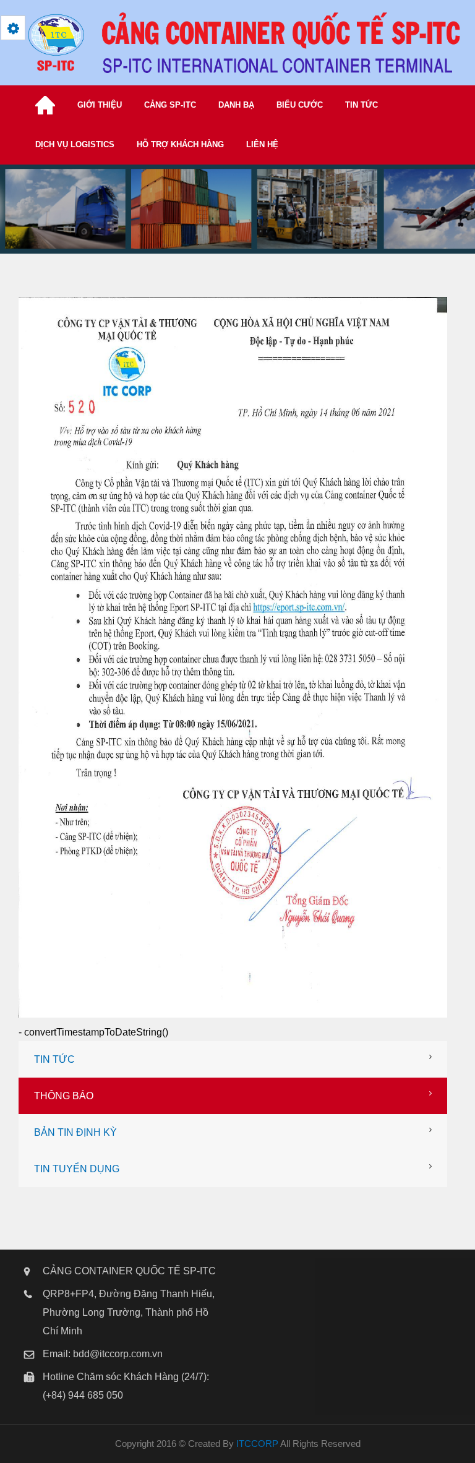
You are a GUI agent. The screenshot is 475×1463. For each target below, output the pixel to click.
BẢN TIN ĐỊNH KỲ (75, 1132)
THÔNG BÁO (63, 1096)
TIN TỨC (54, 1059)
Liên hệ (262, 144)
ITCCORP (257, 1443)
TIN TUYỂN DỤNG (76, 1169)
